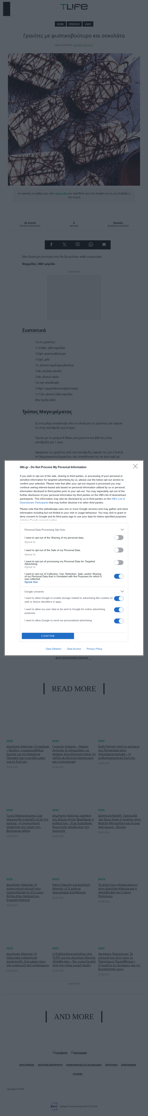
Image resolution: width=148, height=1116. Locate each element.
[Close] (136, 467)
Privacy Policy (94, 648)
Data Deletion (53, 648)
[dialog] (74, 558)
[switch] (118, 537)
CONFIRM (48, 636)
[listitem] (74, 529)
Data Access (74, 648)
